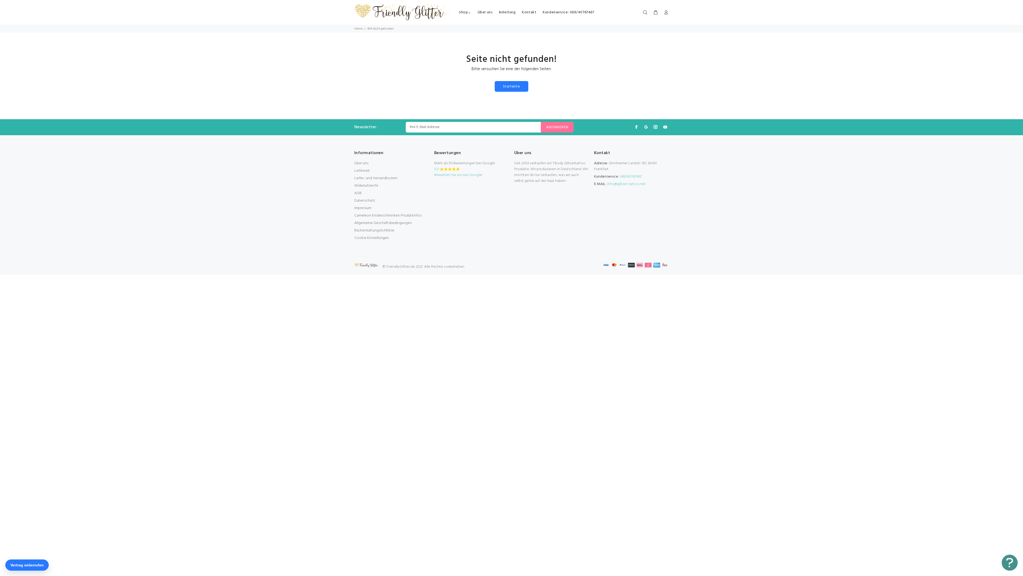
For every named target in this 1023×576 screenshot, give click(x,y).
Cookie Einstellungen (371, 238)
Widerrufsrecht (366, 186)
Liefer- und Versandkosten (375, 178)
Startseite (511, 86)
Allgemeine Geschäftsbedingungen (383, 223)
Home (358, 28)
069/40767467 (631, 177)
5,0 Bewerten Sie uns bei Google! (458, 172)
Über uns (361, 163)
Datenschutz (364, 201)
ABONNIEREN (557, 127)
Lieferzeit (362, 171)
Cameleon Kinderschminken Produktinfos (388, 216)
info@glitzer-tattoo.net (626, 184)
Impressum (362, 208)
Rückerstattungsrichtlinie (374, 230)
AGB (358, 193)
